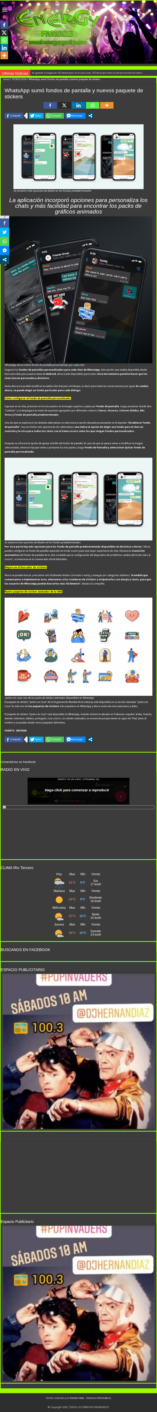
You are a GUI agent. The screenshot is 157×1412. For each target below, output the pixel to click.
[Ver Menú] (5, 10)
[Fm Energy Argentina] (78, 32)
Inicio (6, 79)
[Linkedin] (78, 105)
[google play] (82, 1402)
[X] (64, 105)
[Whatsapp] (92, 105)
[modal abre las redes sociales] (90, 116)
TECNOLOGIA (19, 79)
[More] (107, 105)
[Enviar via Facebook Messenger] (75, 116)
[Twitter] (78, 1402)
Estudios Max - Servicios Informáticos (90, 1398)
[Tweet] (36, 116)
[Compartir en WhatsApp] (54, 116)
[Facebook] (50, 105)
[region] (78, 1051)
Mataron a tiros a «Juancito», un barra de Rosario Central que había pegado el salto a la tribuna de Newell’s (87, 72)
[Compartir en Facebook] (14, 116)
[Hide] (1, 62)
